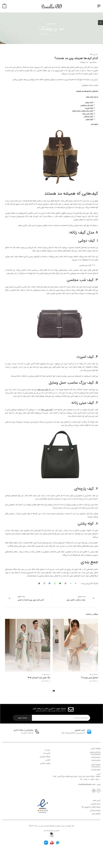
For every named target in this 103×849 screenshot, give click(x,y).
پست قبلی (31, 598)
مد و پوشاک (44, 33)
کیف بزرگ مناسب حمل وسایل (82, 110)
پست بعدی (76, 598)
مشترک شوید (22, 717)
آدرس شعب (96, 800)
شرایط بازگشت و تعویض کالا (91, 807)
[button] (54, 691)
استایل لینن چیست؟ (89, 677)
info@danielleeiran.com (86, 784)
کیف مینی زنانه (87, 113)
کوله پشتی (89, 119)
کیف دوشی (89, 102)
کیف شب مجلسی (86, 105)
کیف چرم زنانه (43, 389)
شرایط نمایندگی (95, 810)
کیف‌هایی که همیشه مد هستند (87, 91)
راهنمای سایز (96, 814)
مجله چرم (54, 33)
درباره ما (47, 750)
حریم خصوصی (95, 803)
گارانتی (48, 760)
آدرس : (98, 774)
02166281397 (95, 760)
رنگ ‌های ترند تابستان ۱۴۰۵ (39, 677)
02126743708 (95, 757)
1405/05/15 (46, 674)
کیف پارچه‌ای (88, 116)
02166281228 (95, 767)
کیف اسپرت (89, 108)
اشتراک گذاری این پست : (89, 583)
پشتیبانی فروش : (94, 752)
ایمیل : (97, 784)
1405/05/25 (93, 674)
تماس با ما (46, 753)
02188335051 (95, 754)
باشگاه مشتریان (45, 756)
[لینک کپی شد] (39, 583)
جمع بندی (94, 124)
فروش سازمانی (45, 763)
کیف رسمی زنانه (46, 409)
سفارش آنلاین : (95, 764)
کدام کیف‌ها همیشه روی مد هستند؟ (76, 58)
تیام (45, 830)
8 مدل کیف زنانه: (92, 96)
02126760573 (95, 770)
